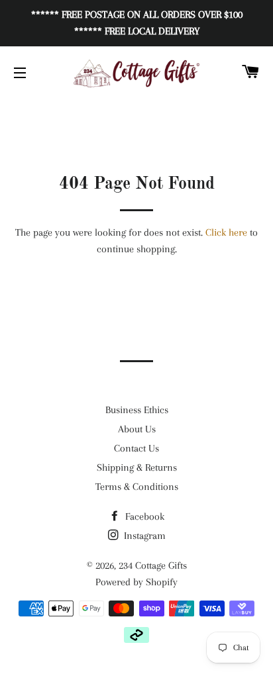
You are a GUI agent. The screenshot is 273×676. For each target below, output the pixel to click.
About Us (137, 429)
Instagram (143, 536)
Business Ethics (136, 410)
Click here (226, 232)
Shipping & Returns (137, 467)
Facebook (143, 516)
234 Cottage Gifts (153, 565)
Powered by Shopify (136, 582)
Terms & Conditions (136, 487)
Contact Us (136, 448)
